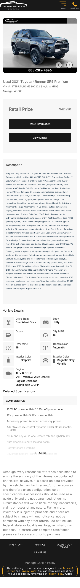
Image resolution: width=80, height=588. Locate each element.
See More (40, 453)
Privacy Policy (28, 570)
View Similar (40, 137)
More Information (40, 123)
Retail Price (21, 109)
